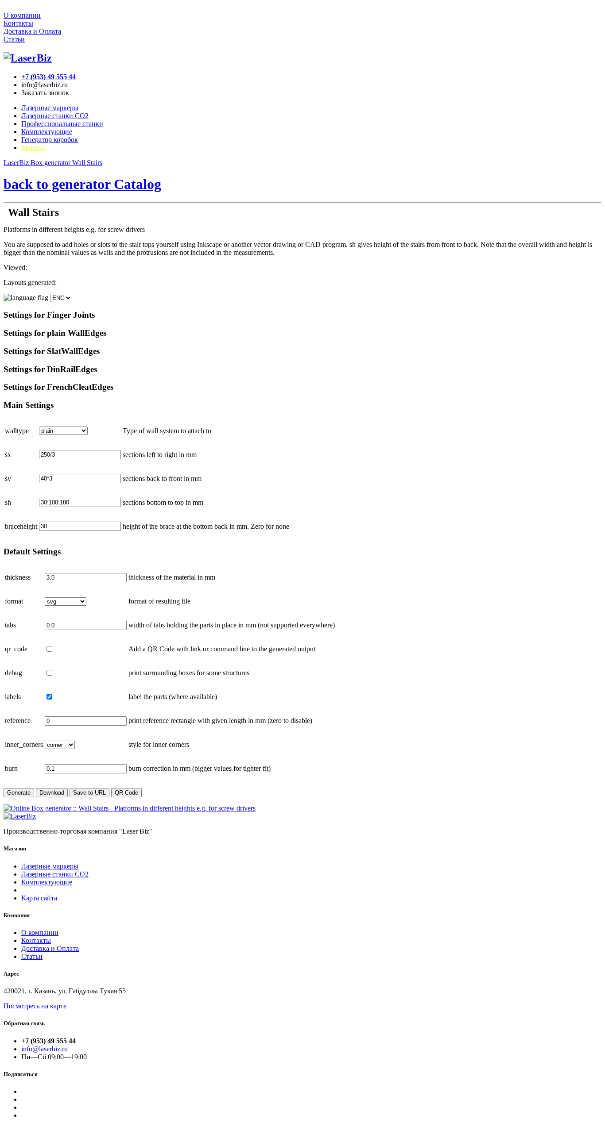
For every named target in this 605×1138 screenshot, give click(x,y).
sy (8, 478)
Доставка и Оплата (32, 31)
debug (13, 673)
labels (13, 696)
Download (51, 792)
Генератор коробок (49, 139)
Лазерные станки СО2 (55, 874)
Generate (19, 792)
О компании (22, 15)
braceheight (21, 526)
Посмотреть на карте (35, 1006)
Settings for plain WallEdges (55, 333)
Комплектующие (46, 131)
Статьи (14, 39)
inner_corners (24, 744)
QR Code (126, 792)
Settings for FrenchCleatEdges (58, 387)
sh (8, 502)
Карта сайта (39, 898)
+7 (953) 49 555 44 (48, 77)
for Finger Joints (49, 314)
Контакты (18, 23)
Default (32, 551)
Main (29, 405)
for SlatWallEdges (52, 351)
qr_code (16, 649)
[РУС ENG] (38, 297)
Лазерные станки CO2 (55, 115)
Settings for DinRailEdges (50, 369)
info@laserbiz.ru (44, 1049)
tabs (10, 625)
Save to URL (89, 792)
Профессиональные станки (62, 123)
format (14, 601)
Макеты (33, 147)
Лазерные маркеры (49, 107)
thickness (18, 577)
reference (18, 720)
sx (8, 454)
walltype (17, 430)
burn (11, 768)
